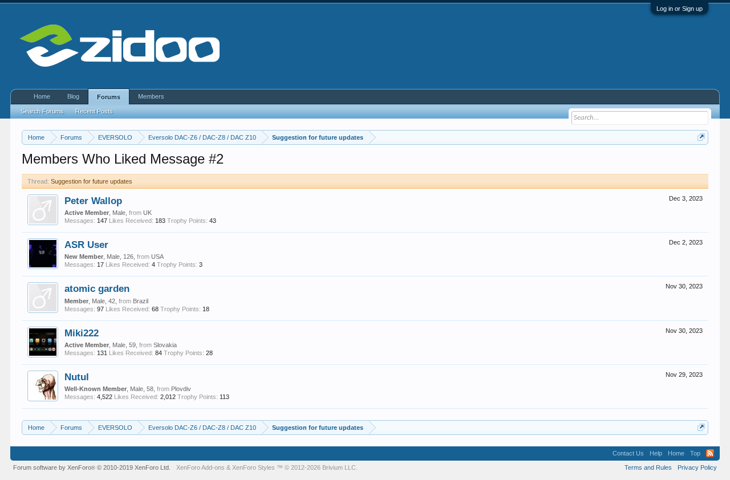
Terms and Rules (648, 467)
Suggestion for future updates (91, 181)
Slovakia (165, 344)
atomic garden (96, 288)
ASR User (86, 244)
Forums (108, 96)
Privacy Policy (697, 467)
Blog (73, 96)
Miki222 (81, 333)
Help (656, 453)
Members (151, 96)
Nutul (76, 377)
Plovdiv (181, 388)
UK (147, 212)
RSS (710, 453)
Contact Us (628, 453)
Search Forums (42, 111)
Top (695, 453)
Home (42, 96)
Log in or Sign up (679, 8)
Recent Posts (94, 111)
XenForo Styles (253, 467)
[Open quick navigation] (701, 137)
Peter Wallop (93, 200)
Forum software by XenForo (92, 467)
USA (157, 256)
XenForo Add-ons (200, 467)
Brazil (140, 301)
